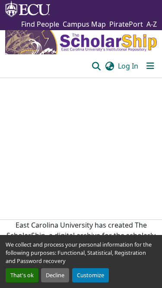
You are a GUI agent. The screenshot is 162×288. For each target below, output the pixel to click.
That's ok (22, 275)
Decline (55, 275)
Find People (40, 24)
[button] (96, 66)
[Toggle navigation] (150, 66)
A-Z (151, 24)
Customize (90, 275)
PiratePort (126, 24)
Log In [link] (128, 66)
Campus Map (84, 24)
